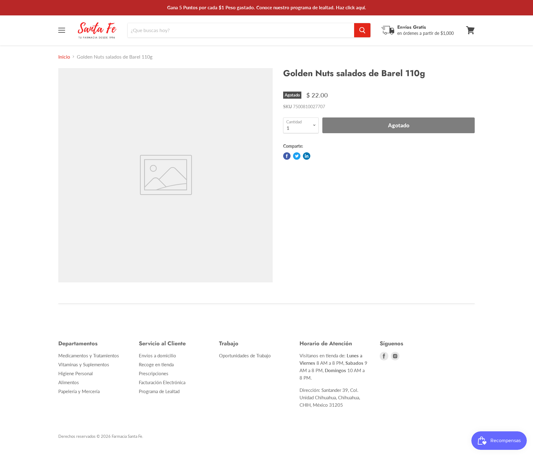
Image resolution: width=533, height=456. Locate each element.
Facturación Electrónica (162, 382)
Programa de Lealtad (159, 391)
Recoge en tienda (156, 364)
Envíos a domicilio (157, 355)
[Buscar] (362, 30)
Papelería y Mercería (79, 391)
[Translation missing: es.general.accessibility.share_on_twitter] (296, 156)
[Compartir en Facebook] (287, 156)
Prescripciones (153, 373)
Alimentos (68, 382)
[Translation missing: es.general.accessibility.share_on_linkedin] (306, 156)
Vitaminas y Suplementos (83, 364)
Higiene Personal (75, 373)
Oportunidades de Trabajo (245, 355)
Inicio (64, 57)
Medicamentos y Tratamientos (88, 355)
